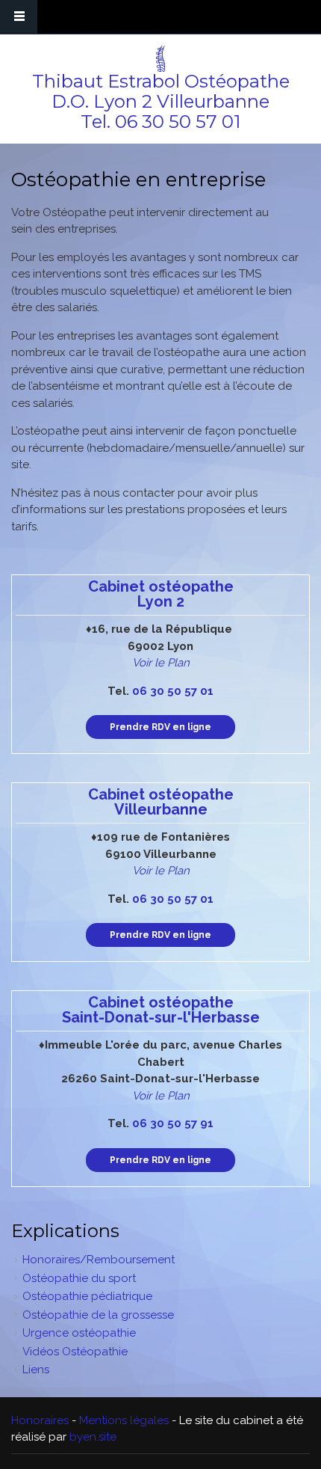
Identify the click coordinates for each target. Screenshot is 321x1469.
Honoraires (40, 1420)
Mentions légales (124, 1420)
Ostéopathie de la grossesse (98, 1315)
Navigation (18, 17)
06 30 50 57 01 (177, 121)
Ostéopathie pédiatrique (87, 1296)
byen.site (92, 1437)
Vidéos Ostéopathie (75, 1351)
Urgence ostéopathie (79, 1333)
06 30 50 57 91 (173, 1123)
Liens (35, 1369)
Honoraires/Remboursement (98, 1259)
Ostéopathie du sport (79, 1278)
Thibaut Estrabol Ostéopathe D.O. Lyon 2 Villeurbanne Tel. (161, 101)
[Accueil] (159, 59)
